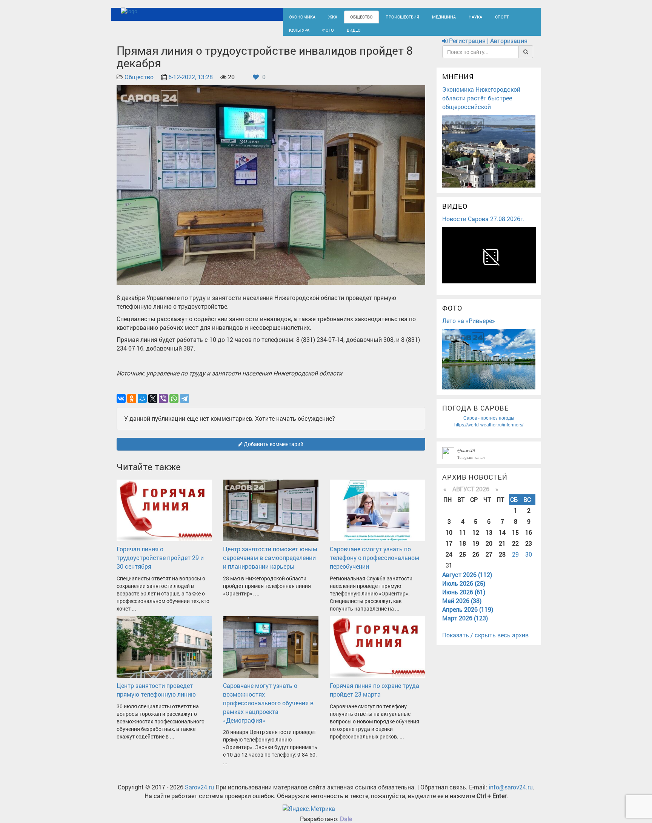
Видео (316, 33)
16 (528, 539)
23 (528, 550)
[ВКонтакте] (121, 405)
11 (462, 539)
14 (502, 539)
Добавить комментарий (273, 451)
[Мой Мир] (142, 405)
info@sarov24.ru (511, 794)
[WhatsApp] (173, 405)
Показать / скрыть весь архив (485, 642)
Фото (293, 33)
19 (475, 550)
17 (449, 550)
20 (489, 550)
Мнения (458, 83)
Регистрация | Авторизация (487, 48)
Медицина (424, 16)
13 (489, 539)
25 (462, 561)
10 (449, 539)
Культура (503, 16)
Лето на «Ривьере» (468, 327)
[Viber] (163, 405)
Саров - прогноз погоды (488, 425)
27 (489, 561)
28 (502, 561)
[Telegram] (184, 405)
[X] (152, 405)
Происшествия (388, 16)
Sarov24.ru (199, 794)
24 (449, 561)
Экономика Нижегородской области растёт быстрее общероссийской (481, 104)
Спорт (476, 16)
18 (462, 550)
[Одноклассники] (131, 405)
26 (475, 561)
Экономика (299, 16)
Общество (352, 16)
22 (515, 550)
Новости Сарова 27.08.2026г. (483, 225)
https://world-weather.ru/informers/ (488, 431)
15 (515, 539)
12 (475, 539)
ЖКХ (327, 16)
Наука (452, 16)
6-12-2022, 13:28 (190, 84)
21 (502, 550)
